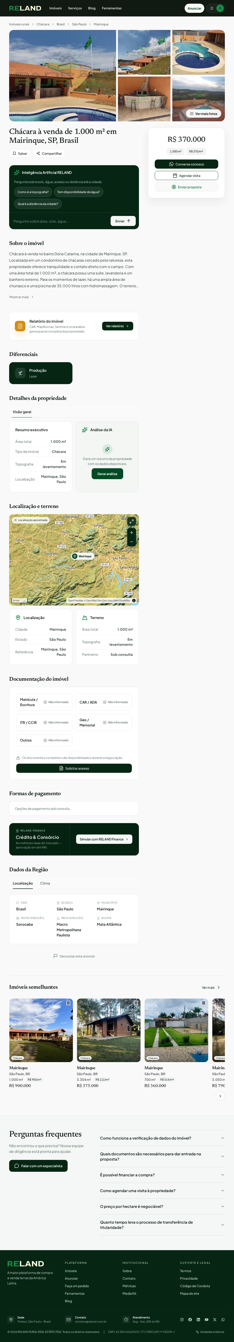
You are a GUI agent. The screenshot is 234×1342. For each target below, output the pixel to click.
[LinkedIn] (198, 1319)
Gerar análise (107, 474)
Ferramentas (112, 8)
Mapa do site (189, 1293)
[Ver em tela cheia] (131, 521)
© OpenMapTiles (93, 600)
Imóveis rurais (19, 24)
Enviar (120, 221)
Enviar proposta (190, 187)
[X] (214, 1319)
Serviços (75, 8)
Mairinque (101, 24)
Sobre (127, 1271)
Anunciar (194, 8)
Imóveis (55, 8)
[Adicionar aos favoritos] (67, 1004)
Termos (185, 1271)
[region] (74, 560)
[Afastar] (131, 541)
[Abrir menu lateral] (215, 8)
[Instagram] (182, 1319)
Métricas (129, 1286)
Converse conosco (190, 164)
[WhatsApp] (223, 1319)
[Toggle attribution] (134, 600)
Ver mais (208, 987)
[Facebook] (190, 1319)
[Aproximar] (131, 532)
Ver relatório (115, 326)
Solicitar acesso (77, 768)
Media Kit (129, 1293)
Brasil (61, 24)
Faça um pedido (77, 1286)
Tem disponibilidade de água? (78, 192)
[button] (74, 326)
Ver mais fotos (206, 114)
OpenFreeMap (75, 600)
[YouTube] (206, 1319)
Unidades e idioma (212, 1332)
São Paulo (79, 24)
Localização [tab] (23, 883)
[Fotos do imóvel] (62, 75)
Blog (92, 8)
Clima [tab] (45, 883)
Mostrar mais (19, 297)
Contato (129, 1278)
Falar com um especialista (41, 1166)
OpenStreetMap (121, 600)
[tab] (22, 411)
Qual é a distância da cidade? (38, 204)
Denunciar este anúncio (77, 956)
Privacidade (189, 1278)
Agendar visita (189, 175)
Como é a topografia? (33, 192)
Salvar (22, 153)
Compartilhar (52, 153)
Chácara (43, 24)
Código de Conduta (195, 1286)
